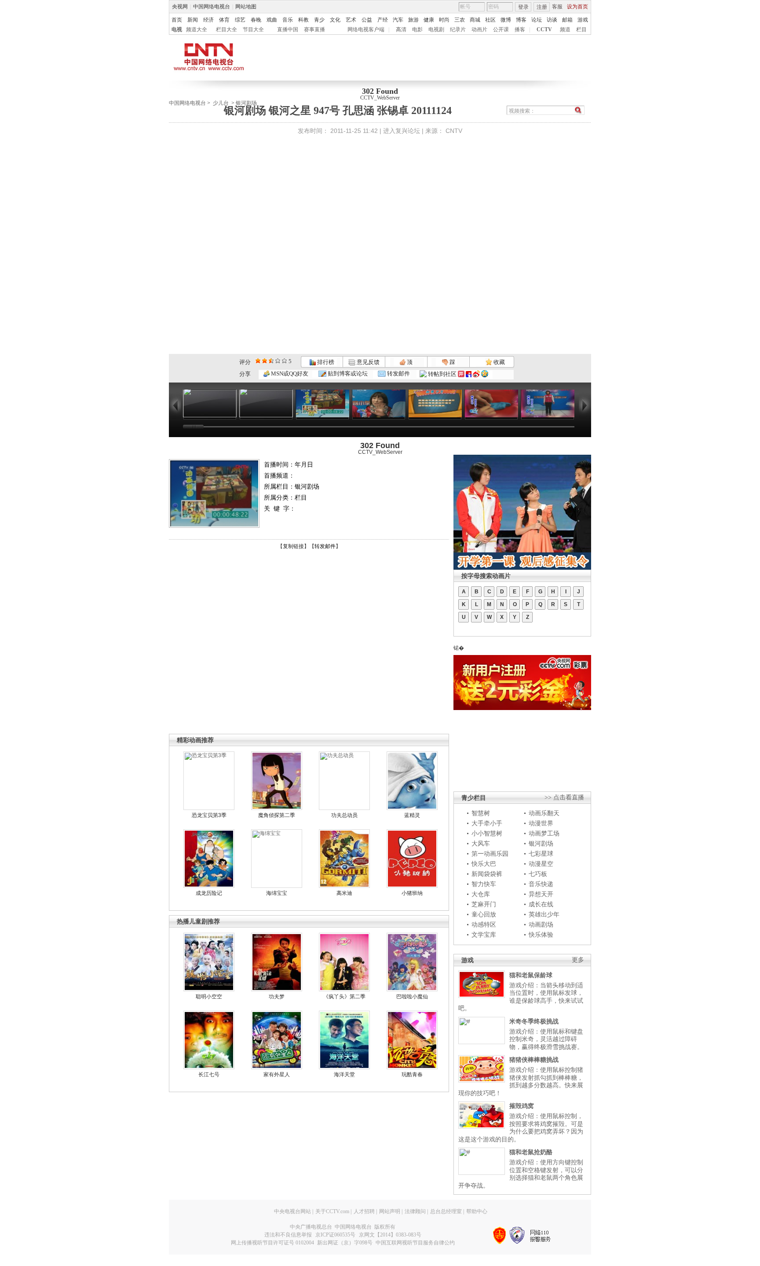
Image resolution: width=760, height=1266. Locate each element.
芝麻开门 (483, 904)
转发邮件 (398, 373)
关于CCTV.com (332, 1211)
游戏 (582, 20)
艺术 (351, 20)
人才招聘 (364, 1211)
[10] (284, 360)
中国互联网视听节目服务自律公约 (415, 1243)
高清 (401, 29)
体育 (224, 20)
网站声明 (389, 1211)
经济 (208, 20)
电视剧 (436, 29)
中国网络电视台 (211, 7)
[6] (271, 360)
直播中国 (287, 29)
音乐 (287, 20)
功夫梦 (277, 997)
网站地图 (245, 7)
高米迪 (344, 893)
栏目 (581, 29)
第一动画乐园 (489, 853)
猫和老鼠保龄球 (530, 975)
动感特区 (483, 924)
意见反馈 (367, 362)
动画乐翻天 (544, 813)
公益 (367, 20)
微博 (506, 20)
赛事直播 (314, 29)
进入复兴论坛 (401, 130)
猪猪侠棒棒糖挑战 (534, 1059)
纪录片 (458, 29)
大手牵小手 (486, 823)
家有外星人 (276, 1074)
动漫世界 (541, 823)
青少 (319, 20)
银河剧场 (541, 843)
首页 (177, 20)
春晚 (256, 20)
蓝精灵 (412, 815)
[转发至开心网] (461, 374)
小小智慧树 (486, 833)
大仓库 (480, 894)
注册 (542, 7)
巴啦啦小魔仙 (412, 997)
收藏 (498, 362)
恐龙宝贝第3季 (209, 815)
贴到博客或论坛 (347, 373)
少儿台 (221, 103)
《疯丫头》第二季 (344, 997)
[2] (258, 360)
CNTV (454, 130)
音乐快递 (541, 883)
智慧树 (480, 813)
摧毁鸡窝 (521, 1105)
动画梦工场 (544, 833)
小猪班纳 (412, 893)
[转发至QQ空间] (484, 374)
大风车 (480, 843)
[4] (264, 360)
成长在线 (541, 904)
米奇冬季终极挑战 (534, 1021)
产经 (382, 20)
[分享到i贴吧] (468, 374)
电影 (417, 29)
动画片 (479, 29)
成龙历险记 (209, 893)
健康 (429, 20)
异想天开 (541, 894)
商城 (475, 20)
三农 (459, 20)
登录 (523, 7)
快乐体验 (541, 934)
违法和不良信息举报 (288, 1235)
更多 (578, 960)
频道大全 (196, 29)
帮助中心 (476, 1211)
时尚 (444, 20)
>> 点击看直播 (564, 797)
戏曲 (272, 20)
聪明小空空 (209, 997)
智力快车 (483, 883)
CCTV (544, 29)
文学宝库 (483, 934)
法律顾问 (415, 1211)
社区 (490, 20)
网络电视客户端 (365, 29)
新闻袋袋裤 (486, 873)
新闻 (192, 20)
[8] (277, 360)
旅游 (413, 20)
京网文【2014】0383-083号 (390, 1235)
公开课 (501, 29)
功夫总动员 (344, 815)
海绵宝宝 (276, 893)
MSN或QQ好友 (289, 373)
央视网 (180, 7)
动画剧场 (541, 924)
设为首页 (577, 7)
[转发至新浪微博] (476, 374)
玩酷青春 (412, 1074)
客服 (557, 7)
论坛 (536, 20)
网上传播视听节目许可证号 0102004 (272, 1243)
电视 (177, 29)
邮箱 (567, 20)
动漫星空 (541, 863)
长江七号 (208, 1074)
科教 (303, 20)
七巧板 (538, 873)
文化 (335, 20)
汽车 (398, 20)
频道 (565, 29)
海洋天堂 (344, 1074)
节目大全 (253, 29)
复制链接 (293, 546)
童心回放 (483, 914)
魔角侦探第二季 (276, 815)
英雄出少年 (544, 914)
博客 (521, 20)
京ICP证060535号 (335, 1235)
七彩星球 (541, 853)
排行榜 (325, 362)
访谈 (552, 20)
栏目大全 (226, 29)
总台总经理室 (446, 1211)
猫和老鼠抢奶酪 (530, 1152)
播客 (520, 29)
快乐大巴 (483, 863)
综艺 (240, 20)
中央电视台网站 (292, 1211)
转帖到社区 (442, 374)
